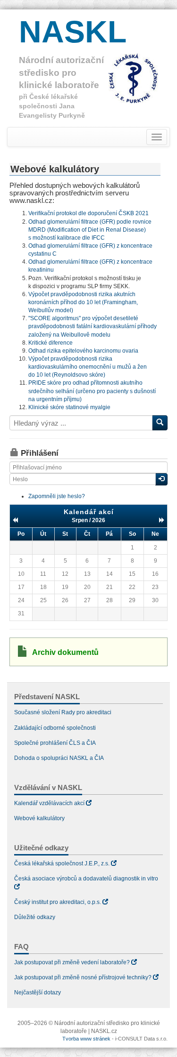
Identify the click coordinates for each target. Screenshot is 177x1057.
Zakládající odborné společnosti (55, 728)
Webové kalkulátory (39, 818)
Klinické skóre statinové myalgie (69, 407)
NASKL (72, 31)
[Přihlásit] (161, 479)
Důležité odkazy (34, 917)
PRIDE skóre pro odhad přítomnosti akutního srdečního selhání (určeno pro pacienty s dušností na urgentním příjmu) (92, 390)
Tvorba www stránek (86, 1038)
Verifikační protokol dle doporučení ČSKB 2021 (88, 213)
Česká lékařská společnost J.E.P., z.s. (62, 863)
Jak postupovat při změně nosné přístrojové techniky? (83, 977)
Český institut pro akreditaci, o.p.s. (57, 902)
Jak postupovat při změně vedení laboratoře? (72, 962)
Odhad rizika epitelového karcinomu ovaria (83, 350)
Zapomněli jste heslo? (56, 496)
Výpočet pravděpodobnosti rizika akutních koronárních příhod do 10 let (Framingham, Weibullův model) (83, 302)
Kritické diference (50, 342)
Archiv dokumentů (65, 652)
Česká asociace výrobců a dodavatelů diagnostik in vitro (86, 878)
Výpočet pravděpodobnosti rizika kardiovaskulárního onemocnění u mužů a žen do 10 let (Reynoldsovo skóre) (87, 366)
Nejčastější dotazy (37, 992)
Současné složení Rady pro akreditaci (62, 712)
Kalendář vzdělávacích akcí (49, 803)
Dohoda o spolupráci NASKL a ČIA (59, 758)
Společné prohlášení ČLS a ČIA (55, 743)
